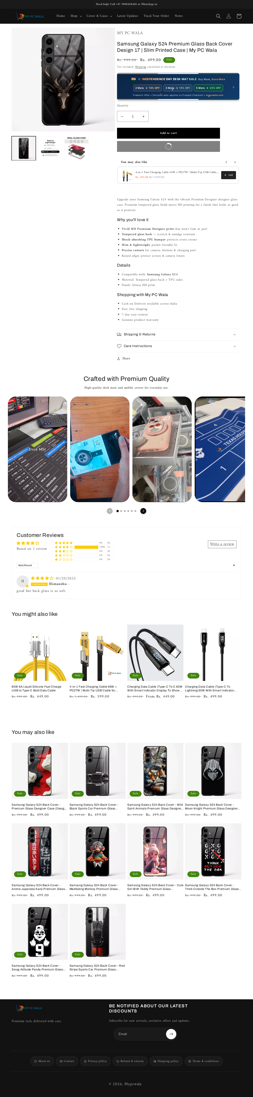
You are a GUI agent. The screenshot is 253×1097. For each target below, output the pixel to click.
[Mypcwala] (28, 1008)
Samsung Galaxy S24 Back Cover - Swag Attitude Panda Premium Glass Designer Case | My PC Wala (37, 967)
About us (44, 1061)
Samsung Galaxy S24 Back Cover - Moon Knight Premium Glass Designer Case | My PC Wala (211, 806)
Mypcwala (133, 1084)
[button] (76, 16)
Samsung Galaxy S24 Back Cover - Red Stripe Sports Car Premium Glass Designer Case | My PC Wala (97, 967)
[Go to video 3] (125, 511)
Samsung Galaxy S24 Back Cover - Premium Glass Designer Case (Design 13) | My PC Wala (39, 806)
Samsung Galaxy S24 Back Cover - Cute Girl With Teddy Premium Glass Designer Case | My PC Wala (155, 887)
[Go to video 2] (121, 511)
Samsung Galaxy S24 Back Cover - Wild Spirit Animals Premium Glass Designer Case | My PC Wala (155, 806)
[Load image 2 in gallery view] (50, 148)
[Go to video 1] (117, 511)
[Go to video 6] (135, 511)
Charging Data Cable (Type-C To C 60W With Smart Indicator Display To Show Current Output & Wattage (154, 688)
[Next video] (143, 511)
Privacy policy (97, 1061)
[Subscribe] (171, 1034)
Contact (69, 1061)
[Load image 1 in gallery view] (24, 148)
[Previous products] (226, 162)
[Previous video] (110, 511)
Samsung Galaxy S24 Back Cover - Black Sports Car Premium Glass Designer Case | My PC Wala (94, 806)
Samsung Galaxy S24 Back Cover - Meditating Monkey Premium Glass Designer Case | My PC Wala (94, 887)
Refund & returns (132, 1061)
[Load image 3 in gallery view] (76, 148)
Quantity (122, 106)
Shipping (140, 66)
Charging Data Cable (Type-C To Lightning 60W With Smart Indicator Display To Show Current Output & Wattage (209, 688)
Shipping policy (168, 1061)
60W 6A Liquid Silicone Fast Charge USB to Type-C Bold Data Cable (36, 688)
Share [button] (126, 359)
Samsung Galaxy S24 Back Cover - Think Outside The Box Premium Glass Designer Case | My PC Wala (212, 887)
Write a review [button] (222, 544)
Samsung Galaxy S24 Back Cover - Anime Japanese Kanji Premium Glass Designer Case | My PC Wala (38, 887)
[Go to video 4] (128, 511)
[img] (43, 578)
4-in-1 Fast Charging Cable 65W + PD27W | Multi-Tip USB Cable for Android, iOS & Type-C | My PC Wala (177, 172)
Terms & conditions (206, 1061)
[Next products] (235, 162)
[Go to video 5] (132, 511)
